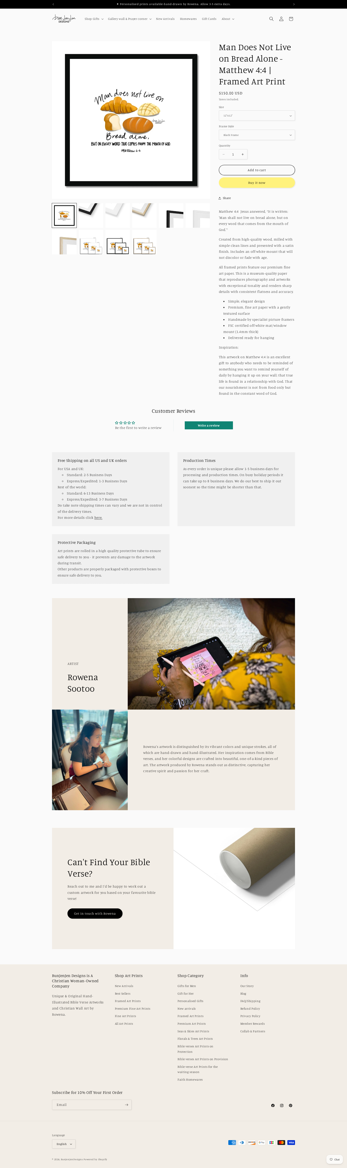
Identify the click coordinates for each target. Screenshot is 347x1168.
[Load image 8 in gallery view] (198, 215)
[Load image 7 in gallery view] (171, 215)
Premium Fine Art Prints (132, 1008)
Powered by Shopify (95, 1159)
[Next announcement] (294, 4)
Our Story (247, 986)
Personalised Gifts (190, 1001)
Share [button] (227, 198)
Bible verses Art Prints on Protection (195, 1049)
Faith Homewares (190, 1079)
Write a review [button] (209, 425)
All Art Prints (124, 1023)
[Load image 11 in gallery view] (117, 242)
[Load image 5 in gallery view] (117, 215)
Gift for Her (186, 993)
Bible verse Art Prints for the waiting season (198, 1069)
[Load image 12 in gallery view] (144, 242)
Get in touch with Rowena (95, 913)
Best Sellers (123, 993)
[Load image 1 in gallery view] (64, 215)
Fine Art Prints (125, 1016)
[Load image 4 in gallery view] (91, 215)
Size (221, 107)
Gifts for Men (187, 986)
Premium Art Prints (192, 1023)
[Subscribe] (126, 1105)
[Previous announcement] (53, 4)
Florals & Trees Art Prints (195, 1039)
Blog (243, 993)
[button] (93, 18)
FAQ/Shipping (250, 1001)
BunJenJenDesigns (72, 1159)
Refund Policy (250, 1008)
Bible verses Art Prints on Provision (203, 1059)
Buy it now (256, 183)
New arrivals (187, 1008)
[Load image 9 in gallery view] (64, 242)
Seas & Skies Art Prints (193, 1031)
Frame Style (226, 126)
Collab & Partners (252, 1031)
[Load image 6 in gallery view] (144, 215)
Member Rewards (252, 1023)
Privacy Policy (250, 1016)
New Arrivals (124, 986)
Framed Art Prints (128, 1001)
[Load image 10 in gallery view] (91, 242)
